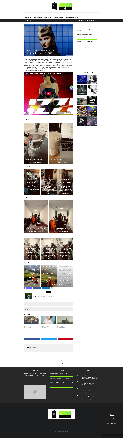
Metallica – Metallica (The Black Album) (85, 41)
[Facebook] (85, 20)
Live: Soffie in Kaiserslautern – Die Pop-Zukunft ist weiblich (89, 384)
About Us (77, 14)
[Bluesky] (94, 20)
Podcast (52, 14)
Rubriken (58, 14)
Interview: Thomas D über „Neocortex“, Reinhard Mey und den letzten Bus (90, 378)
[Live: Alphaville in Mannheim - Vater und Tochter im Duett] (92, 121)
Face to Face (84, 375)
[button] (28, 288)
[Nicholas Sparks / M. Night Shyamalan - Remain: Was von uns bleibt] (92, 111)
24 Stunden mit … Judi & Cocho (63, 325)
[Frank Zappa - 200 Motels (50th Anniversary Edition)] (82, 111)
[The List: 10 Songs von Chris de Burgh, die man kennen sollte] (82, 90)
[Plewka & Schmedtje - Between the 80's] (92, 90)
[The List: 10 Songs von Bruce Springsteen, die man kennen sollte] (82, 101)
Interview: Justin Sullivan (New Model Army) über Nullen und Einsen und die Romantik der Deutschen (90, 398)
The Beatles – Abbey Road (82, 38)
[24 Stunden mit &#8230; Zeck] (48, 320)
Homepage (27, 14)
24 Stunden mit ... (30, 50)
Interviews (45, 14)
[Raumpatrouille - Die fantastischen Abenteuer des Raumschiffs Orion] (92, 101)
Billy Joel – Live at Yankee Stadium (84, 34)
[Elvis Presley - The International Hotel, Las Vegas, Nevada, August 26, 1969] (82, 121)
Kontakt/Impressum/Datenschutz (89, 14)
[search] (71, 395)
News (32, 14)
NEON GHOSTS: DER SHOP (68, 14)
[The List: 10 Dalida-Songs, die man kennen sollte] (92, 80)
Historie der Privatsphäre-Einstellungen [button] (53, 17)
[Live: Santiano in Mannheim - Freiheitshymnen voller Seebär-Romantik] (82, 80)
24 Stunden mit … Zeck (45, 325)
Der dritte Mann (53, 386)
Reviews (38, 14)
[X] (87, 20)
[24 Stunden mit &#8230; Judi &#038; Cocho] (65, 320)
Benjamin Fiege (31, 347)
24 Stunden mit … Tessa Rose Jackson (44, 296)
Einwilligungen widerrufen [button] (71, 17)
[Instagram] (90, 20)
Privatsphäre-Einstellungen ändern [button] (33, 17)
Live (83, 381)
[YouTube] (92, 20)
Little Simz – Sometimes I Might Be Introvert (59, 378)
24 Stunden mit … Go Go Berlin (30, 325)
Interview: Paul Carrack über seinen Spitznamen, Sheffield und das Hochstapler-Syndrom (90, 391)
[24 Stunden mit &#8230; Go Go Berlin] (31, 320)
